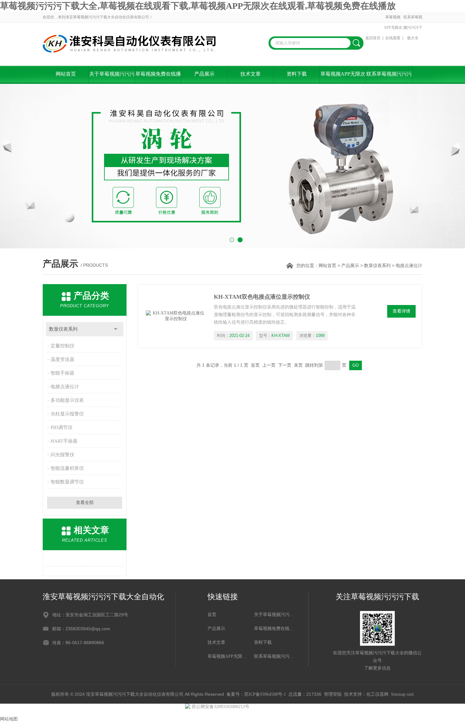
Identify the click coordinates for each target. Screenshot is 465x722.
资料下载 (297, 74)
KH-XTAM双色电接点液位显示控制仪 (262, 297)
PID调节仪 (61, 427)
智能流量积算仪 (67, 468)
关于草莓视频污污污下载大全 (112, 77)
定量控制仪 (62, 345)
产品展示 (204, 74)
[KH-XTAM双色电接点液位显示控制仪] (176, 316)
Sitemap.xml (402, 694)
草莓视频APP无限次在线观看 (393, 27)
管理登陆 (333, 694)
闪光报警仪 (62, 454)
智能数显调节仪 (67, 481)
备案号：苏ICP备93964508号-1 (256, 694)
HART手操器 (64, 441)
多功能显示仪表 (67, 400)
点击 (115, 329)
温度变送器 (62, 359)
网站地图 (9, 719)
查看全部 (85, 502)
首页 (212, 614)
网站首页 (66, 74)
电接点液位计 (65, 386)
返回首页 (373, 38)
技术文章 (250, 74)
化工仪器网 (377, 694)
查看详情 (401, 311)
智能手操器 (62, 373)
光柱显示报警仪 (67, 413)
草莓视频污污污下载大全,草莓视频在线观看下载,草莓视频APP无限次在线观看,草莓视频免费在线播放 (198, 6)
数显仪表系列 (377, 265)
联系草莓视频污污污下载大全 (412, 27)
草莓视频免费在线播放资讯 (158, 77)
